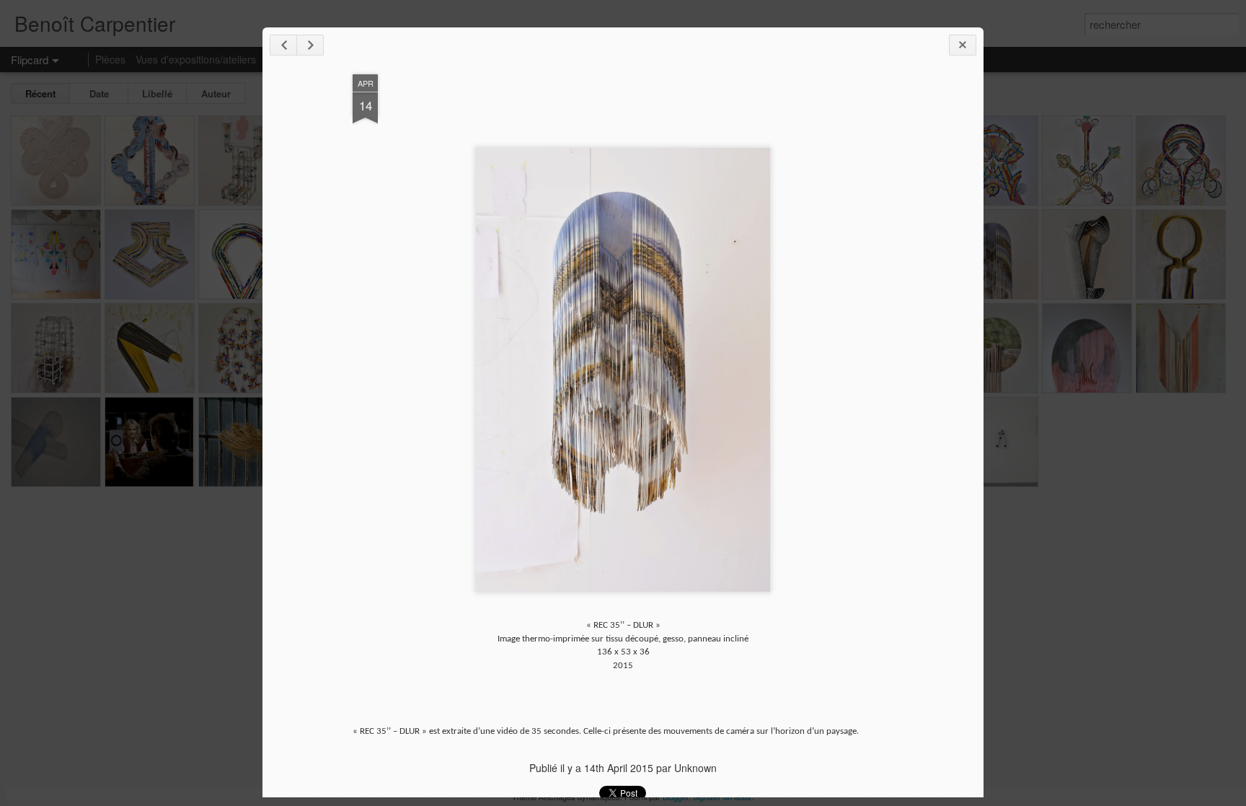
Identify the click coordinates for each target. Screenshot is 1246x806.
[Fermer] (962, 45)
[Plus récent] (283, 45)
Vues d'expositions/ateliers (196, 59)
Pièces (110, 59)
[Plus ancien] (310, 45)
